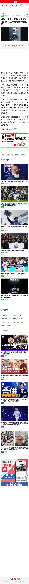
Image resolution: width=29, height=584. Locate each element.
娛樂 (3, 356)
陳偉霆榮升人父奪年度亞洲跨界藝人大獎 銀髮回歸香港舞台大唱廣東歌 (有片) (14, 424)
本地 (3, 403)
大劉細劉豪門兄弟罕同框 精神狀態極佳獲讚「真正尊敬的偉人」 (13, 353)
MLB (3, 154)
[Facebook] (11, 579)
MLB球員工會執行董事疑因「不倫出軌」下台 (14, 181)
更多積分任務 (22, 569)
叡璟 (9, 322)
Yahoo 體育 (13, 129)
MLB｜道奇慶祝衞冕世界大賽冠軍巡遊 (12, 250)
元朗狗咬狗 (4, 315)
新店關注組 (13, 318)
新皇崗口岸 (4, 318)
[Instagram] (15, 579)
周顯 (9, 325)
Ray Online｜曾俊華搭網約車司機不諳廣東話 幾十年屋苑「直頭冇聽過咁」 (14, 449)
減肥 (3, 325)
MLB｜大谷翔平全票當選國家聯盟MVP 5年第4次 (14, 227)
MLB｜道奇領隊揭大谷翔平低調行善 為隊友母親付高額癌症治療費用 (14, 204)
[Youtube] (18, 579)
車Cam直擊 (13, 315)
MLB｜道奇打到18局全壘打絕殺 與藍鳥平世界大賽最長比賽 (14, 296)
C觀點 (3, 322)
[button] (2, 1)
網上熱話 (21, 318)
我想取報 (15, 581)
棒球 (9, 154)
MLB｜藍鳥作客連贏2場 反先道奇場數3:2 (14, 274)
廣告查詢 (6, 581)
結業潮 (20, 315)
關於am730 (22, 581)
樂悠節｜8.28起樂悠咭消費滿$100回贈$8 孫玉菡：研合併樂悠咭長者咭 (13, 400)
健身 (22, 322)
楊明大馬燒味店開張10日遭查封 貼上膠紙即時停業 (14, 376)
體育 (2, 15)
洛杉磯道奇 (15, 154)
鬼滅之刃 (23, 154)
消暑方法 (16, 322)
